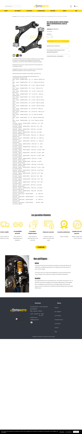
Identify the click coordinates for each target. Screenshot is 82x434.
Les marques (58, 315)
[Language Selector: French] (18, 319)
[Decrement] (48, 37)
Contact (56, 327)
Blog (56, 331)
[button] (71, 6)
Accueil (14, 16)
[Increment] (52, 37)
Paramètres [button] (62, 431)
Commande (57, 323)
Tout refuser (68, 431)
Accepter (76, 431)
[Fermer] (80, 432)
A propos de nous (59, 319)
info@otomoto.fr (34, 319)
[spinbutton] (50, 37)
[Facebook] (31, 322)
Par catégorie (58, 311)
